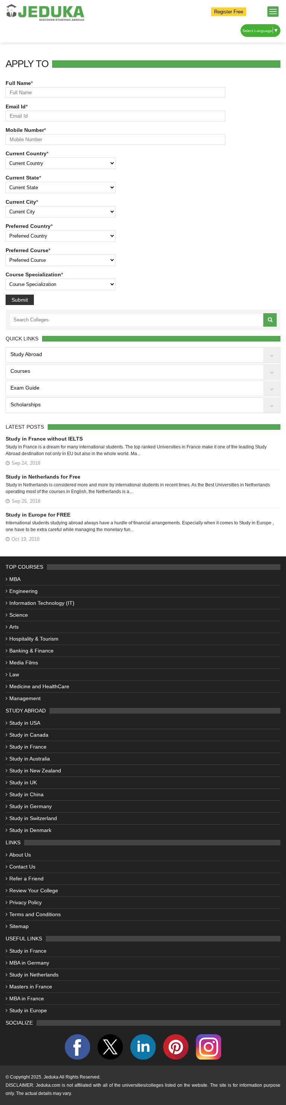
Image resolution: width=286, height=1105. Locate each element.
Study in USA (24, 723)
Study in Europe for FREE (38, 515)
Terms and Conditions (35, 914)
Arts (14, 627)
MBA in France (26, 998)
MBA (14, 579)
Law (14, 674)
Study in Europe (28, 1010)
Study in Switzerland (33, 818)
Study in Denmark (30, 830)
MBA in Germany (29, 963)
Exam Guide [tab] (24, 388)
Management (25, 698)
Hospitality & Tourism (33, 639)
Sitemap (19, 926)
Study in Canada (28, 735)
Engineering (23, 591)
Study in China (26, 794)
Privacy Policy (25, 902)
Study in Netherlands (33, 975)
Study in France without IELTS (44, 439)
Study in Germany (30, 806)
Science (18, 615)
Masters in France (30, 987)
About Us (20, 855)
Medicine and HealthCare (39, 686)
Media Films (23, 663)
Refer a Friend (26, 879)
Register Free (228, 12)
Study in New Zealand (35, 771)
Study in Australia (29, 759)
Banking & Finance (31, 651)
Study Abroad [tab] (26, 354)
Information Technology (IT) (41, 603)
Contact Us (22, 867)
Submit (20, 300)
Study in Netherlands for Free (43, 477)
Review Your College (33, 890)
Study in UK (23, 782)
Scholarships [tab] (25, 404)
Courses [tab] (20, 371)
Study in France (28, 747)
